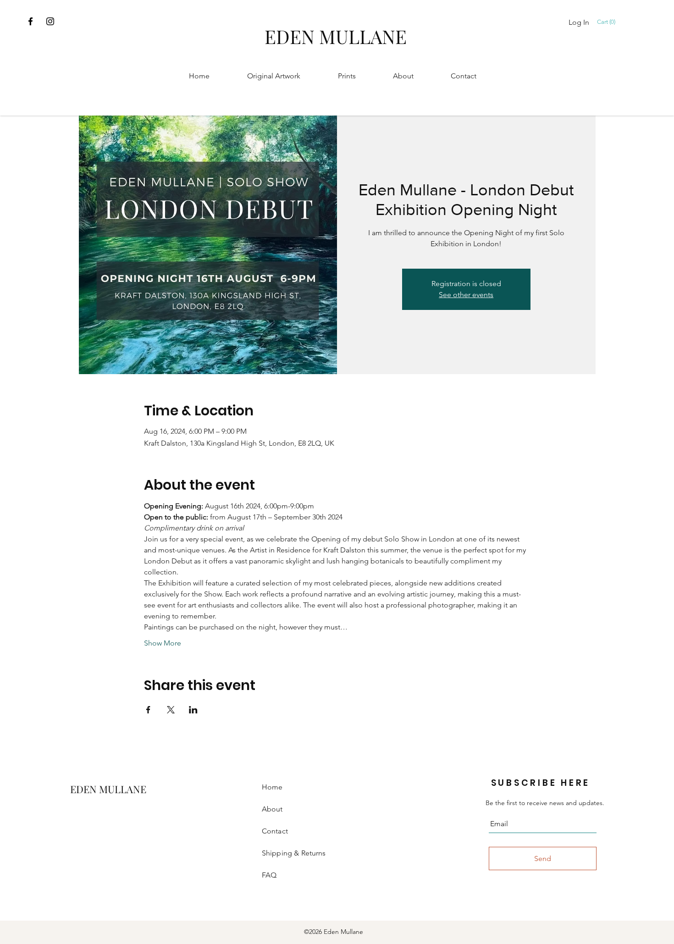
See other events (466, 294)
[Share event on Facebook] (148, 709)
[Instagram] (50, 21)
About (272, 809)
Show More (162, 643)
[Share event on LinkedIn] (193, 709)
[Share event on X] (170, 709)
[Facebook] (30, 21)
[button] (608, 21)
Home (272, 787)
